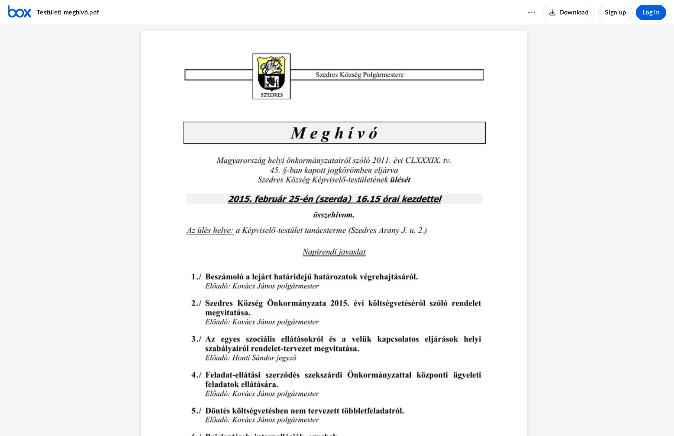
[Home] (19, 12)
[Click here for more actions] (531, 12)
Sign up (615, 12)
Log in (651, 12)
